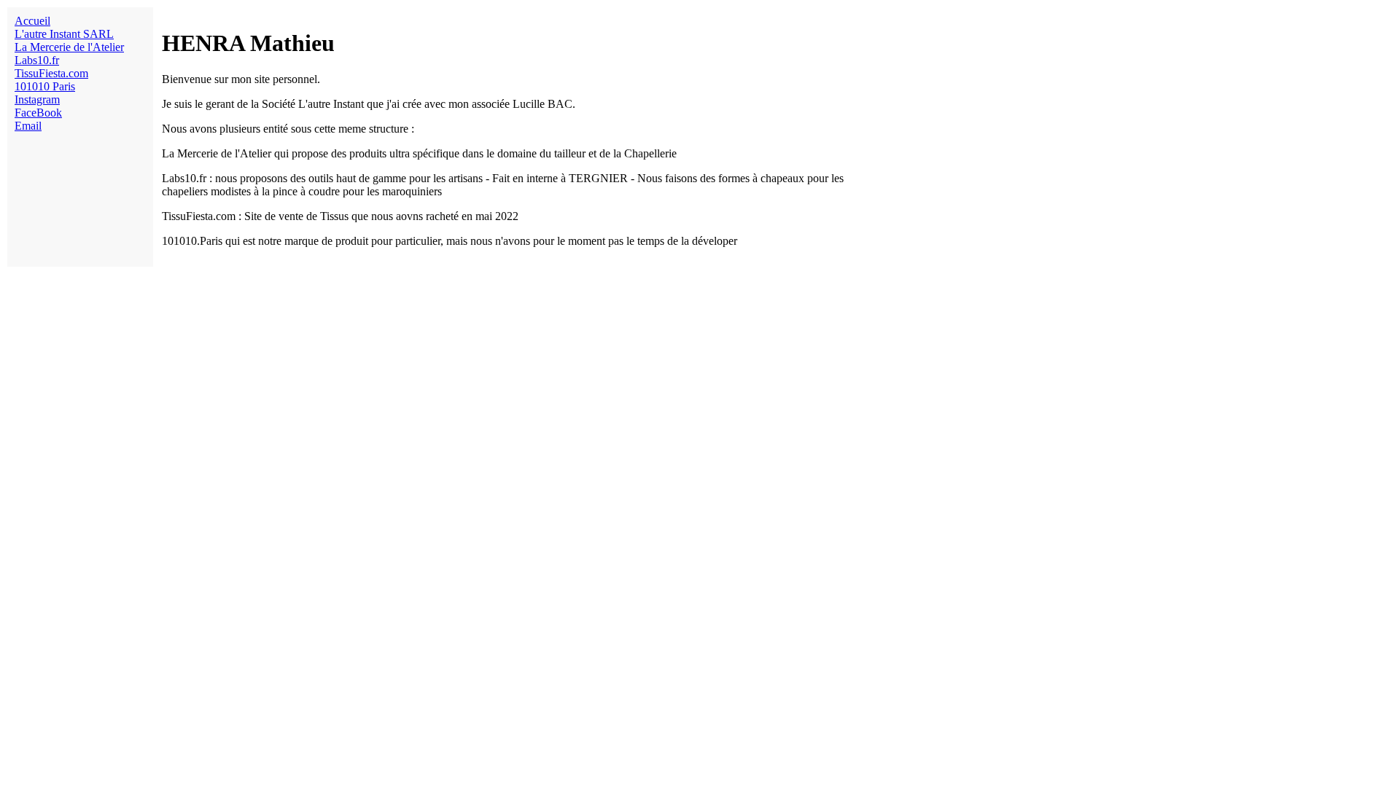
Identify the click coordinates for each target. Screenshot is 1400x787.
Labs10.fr (37, 60)
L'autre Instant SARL (64, 34)
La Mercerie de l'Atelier (69, 47)
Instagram (37, 99)
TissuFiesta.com (51, 73)
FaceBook (38, 112)
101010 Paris (45, 86)
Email (28, 126)
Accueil (32, 21)
